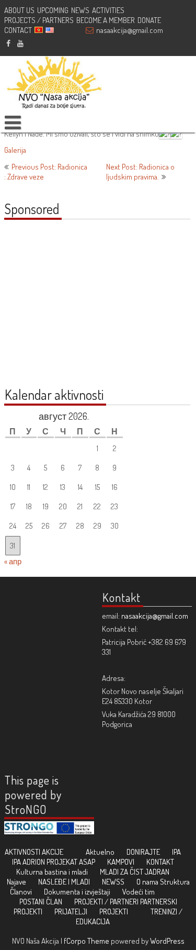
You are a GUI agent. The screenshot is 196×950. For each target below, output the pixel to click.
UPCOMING (52, 10)
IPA (176, 852)
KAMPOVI (120, 862)
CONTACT (18, 30)
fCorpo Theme (86, 941)
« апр (12, 561)
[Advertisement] (69, 308)
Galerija (15, 150)
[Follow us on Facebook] (8, 43)
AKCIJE (52, 852)
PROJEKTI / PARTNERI (106, 902)
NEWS (80, 10)
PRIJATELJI (70, 912)
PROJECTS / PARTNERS (39, 20)
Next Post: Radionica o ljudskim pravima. (140, 172)
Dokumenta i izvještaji (77, 892)
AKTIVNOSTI (22, 852)
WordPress (167, 941)
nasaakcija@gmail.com (129, 30)
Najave (16, 882)
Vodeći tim (138, 892)
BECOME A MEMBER (105, 20)
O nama (147, 882)
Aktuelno (100, 852)
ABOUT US (19, 10)
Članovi (21, 892)
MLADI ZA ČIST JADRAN (134, 872)
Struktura (175, 882)
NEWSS (113, 882)
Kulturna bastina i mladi (52, 872)
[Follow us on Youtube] (20, 43)
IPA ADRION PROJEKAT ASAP (53, 862)
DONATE (149, 20)
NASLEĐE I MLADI (64, 882)
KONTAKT (160, 862)
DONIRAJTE (143, 852)
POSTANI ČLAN (40, 902)
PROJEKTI (113, 912)
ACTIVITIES (108, 10)
